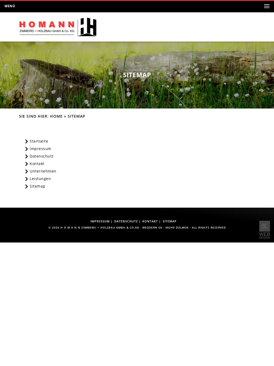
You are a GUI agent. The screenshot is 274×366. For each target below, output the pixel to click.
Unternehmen (43, 171)
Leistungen (40, 178)
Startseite (39, 141)
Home (56, 116)
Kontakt (37, 163)
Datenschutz (42, 156)
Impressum (40, 148)
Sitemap (37, 186)
